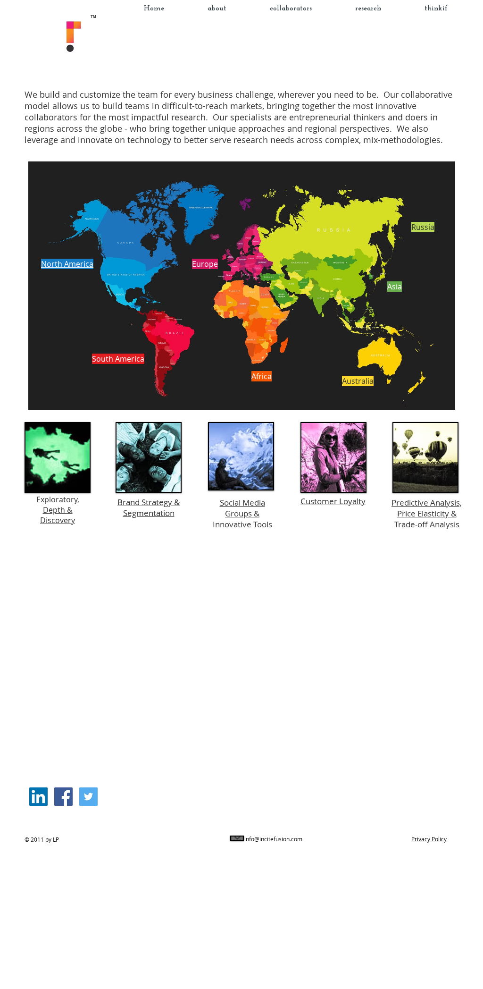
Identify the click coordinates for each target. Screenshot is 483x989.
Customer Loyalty (333, 501)
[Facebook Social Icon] (63, 796)
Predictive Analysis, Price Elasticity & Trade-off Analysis (426, 513)
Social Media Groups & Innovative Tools (242, 513)
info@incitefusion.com (273, 839)
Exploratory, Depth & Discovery (57, 509)
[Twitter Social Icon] (88, 796)
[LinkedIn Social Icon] (38, 796)
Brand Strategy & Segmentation (148, 507)
